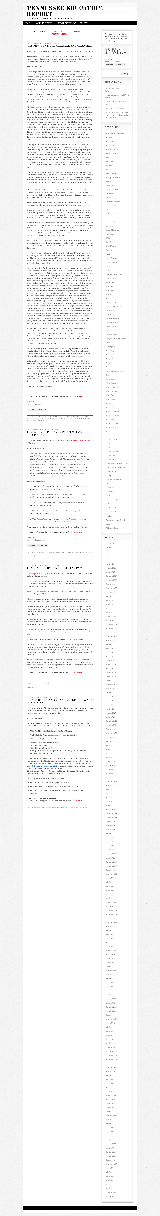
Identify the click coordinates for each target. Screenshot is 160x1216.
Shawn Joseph (111, 407)
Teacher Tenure (111, 455)
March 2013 (110, 1188)
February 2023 (111, 713)
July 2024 (109, 644)
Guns (107, 270)
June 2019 (109, 886)
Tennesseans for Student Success (117, 463)
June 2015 (109, 1079)
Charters (37, 416)
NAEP (108, 342)
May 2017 (109, 987)
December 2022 (111, 721)
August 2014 (110, 1119)
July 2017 (109, 979)
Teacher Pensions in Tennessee (60, 686)
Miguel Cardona (111, 326)
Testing (108, 475)
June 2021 (109, 789)
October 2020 (110, 821)
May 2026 (109, 556)
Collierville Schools (112, 214)
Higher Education (112, 278)
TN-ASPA (51, 809)
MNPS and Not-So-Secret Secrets (117, 108)
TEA (107, 435)
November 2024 (111, 628)
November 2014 (111, 1107)
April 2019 (109, 894)
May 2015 (109, 1083)
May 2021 (109, 793)
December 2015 (111, 1055)
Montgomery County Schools (116, 338)
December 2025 (111, 576)
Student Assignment (113, 415)
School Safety (110, 395)
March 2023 (110, 709)
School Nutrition (111, 391)
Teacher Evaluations (113, 439)
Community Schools (113, 222)
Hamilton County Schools (115, 274)
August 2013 (110, 1168)
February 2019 (111, 902)
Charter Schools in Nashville (38, 418)
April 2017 (109, 991)
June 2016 (109, 1031)
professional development (114, 371)
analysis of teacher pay (37, 591)
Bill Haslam (110, 165)
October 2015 (110, 1063)
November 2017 (111, 962)
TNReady (109, 491)
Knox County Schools (113, 306)
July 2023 (109, 693)
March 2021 (110, 801)
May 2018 (109, 938)
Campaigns (109, 185)
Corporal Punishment (113, 230)
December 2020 (111, 813)
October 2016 (110, 1015)
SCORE (108, 403)
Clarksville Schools (112, 206)
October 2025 (110, 584)
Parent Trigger (110, 351)
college (108, 210)
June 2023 (109, 697)
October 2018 (110, 918)
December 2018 (111, 910)
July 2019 (109, 882)
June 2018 (109, 934)
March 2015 (110, 1091)
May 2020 (109, 842)
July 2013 (109, 1172)
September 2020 (111, 825)
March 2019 (110, 898)
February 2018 (111, 950)
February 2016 (111, 1047)
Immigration (110, 282)
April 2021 (109, 797)
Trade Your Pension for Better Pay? (54, 568)
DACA (108, 238)
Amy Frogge (57, 416)
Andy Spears (54, 43)
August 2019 (110, 878)
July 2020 (109, 834)
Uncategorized (39, 807)
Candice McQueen (112, 189)
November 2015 (111, 1059)
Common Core (111, 218)
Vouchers (109, 516)
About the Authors (43, 23)
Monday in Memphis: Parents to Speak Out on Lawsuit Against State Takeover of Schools (117, 115)
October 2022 (110, 729)
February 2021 (111, 805)
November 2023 (111, 676)
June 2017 (109, 983)
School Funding (111, 383)
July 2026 (109, 548)
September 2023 (111, 684)
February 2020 (111, 854)
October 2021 (110, 777)
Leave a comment (62, 809)
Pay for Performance (113, 355)
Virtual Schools (111, 512)
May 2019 (109, 890)
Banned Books (111, 153)
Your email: (31, 401)
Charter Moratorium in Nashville (75, 416)
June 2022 (109, 745)
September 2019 (111, 874)
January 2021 (110, 809)
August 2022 (110, 737)
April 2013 (109, 1184)
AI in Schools (110, 141)
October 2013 (110, 1160)
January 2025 (110, 620)
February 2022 (111, 761)
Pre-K (108, 367)
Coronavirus (110, 226)
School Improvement (113, 387)
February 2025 (111, 616)
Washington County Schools (115, 520)
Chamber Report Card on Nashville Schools (71, 552)
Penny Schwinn (111, 359)
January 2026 (110, 572)
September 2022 (111, 733)
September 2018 (111, 922)
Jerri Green (109, 294)
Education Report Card (58, 418)
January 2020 (110, 858)
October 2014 (110, 1111)
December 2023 (111, 672)
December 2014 (111, 1103)
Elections (109, 250)
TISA (107, 483)
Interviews (109, 290)
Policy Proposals (111, 363)
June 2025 (109, 600)
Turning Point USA (112, 500)
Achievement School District (115, 133)
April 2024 (109, 656)
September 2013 (111, 1164)
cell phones (109, 193)
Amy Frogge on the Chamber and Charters (59, 46)
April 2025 (109, 608)
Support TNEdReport (66, 23)
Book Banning (111, 173)
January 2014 (110, 1148)
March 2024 (110, 660)
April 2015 (109, 1087)
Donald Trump (111, 246)
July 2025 (109, 596)
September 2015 (111, 1067)
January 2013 (110, 1196)
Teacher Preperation (112, 451)
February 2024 (111, 664)
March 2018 (110, 946)
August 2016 (110, 1023)
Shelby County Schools (114, 411)
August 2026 (110, 544)
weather (108, 524)
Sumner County (111, 427)
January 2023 (110, 717)
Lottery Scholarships (113, 318)
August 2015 (110, 1071)
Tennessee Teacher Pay (81, 686)
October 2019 (110, 870)
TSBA (108, 496)
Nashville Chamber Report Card (74, 554)
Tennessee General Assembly (116, 467)
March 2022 (110, 757)
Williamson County (112, 528)
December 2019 (111, 862)
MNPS (44, 416)
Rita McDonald (81, 807)
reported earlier (34, 51)
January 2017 (110, 1003)
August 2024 (110, 640)
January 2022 (110, 765)
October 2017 (110, 966)
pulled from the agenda (52, 61)
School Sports (110, 399)
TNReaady (109, 487)
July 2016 (109, 1027)
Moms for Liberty (112, 334)
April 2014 (109, 1136)
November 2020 (111, 817)
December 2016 (111, 1007)
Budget (108, 181)
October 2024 (110, 632)
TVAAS (108, 504)
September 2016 (111, 1019)
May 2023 (109, 701)
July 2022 (109, 741)
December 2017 (111, 958)
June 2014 (109, 1128)
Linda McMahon (111, 310)
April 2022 (109, 753)
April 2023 (109, 705)
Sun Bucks (109, 431)
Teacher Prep (110, 447)
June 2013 (109, 1176)
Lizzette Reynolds (112, 314)
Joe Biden (109, 298)
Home (27, 23)
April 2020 (109, 846)
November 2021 (111, 773)
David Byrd (110, 242)
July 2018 (109, 930)
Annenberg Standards (113, 149)
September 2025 (111, 588)
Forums (108, 266)
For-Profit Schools (112, 258)
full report (83, 527)
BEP (107, 157)
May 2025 (109, 604)
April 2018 (109, 942)
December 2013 (111, 1152)
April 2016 (109, 1039)
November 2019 (111, 866)
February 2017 (111, 999)
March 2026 (110, 564)
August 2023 (110, 689)
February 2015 (111, 1095)
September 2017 (111, 970)
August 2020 (110, 829)
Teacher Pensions (41, 686)
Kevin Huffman (111, 302)
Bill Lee (108, 169)
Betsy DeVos (110, 161)
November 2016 (111, 1011)
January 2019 (110, 906)
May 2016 (109, 1035)
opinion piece (110, 347)
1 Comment (39, 420)
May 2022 (109, 749)
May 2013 (109, 1180)
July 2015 (109, 1075)
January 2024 (110, 668)
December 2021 (111, 769)
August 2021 (110, 785)
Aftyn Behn (110, 137)
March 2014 (110, 1140)
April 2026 (109, 560)
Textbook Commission (113, 479)
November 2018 (111, 914)
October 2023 (110, 680)
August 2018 (110, 926)
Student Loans (111, 419)
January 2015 (110, 1099)
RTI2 (107, 375)
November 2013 (111, 1156)
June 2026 (109, 552)
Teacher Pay (38, 684)
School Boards (111, 379)
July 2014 (109, 1123)
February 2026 (111, 568)
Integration (109, 286)
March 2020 (110, 850)
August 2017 (110, 974)
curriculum (109, 234)
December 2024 (111, 624)
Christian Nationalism (113, 202)
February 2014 (111, 1144)
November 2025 (111, 580)
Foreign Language (112, 262)
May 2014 (109, 1132)
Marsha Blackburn (112, 322)
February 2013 (111, 1192)
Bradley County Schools (114, 177)
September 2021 (111, 781)
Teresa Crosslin (111, 471)
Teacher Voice (111, 459)
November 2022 (111, 725)
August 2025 (110, 592)
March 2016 (110, 1043)
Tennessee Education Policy (37, 809)
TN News (84, 23)
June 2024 (109, 648)
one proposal (35, 573)
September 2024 (111, 636)
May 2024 (109, 652)
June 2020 (109, 838)
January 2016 (110, 1051)
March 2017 (110, 995)
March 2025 (110, 612)
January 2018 (110, 954)
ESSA (108, 254)
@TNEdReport (76, 396)
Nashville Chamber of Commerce (49, 554)
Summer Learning (112, 423)
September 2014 (111, 1115)
